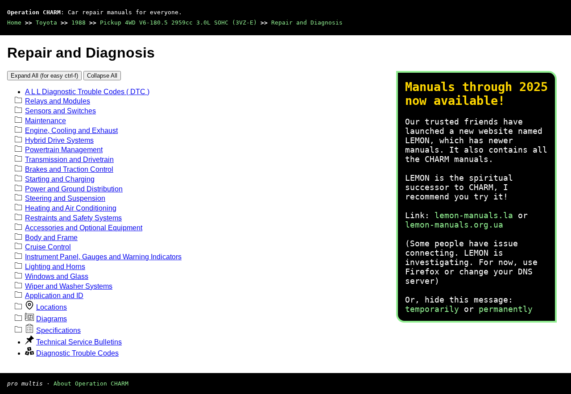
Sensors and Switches (60, 111)
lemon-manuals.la (473, 215)
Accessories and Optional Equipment (83, 228)
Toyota (46, 22)
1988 (78, 22)
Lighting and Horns (55, 266)
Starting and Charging (60, 179)
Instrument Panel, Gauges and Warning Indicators (103, 257)
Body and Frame (51, 237)
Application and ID (54, 295)
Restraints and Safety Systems (73, 218)
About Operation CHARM (91, 383)
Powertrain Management (64, 149)
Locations (51, 307)
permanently (506, 309)
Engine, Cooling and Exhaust (71, 130)
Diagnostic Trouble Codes (77, 353)
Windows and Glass (56, 276)
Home (14, 22)
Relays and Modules (57, 101)
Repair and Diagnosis (307, 22)
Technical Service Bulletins (79, 342)
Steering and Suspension (65, 198)
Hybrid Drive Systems (59, 140)
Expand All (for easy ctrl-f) (44, 75)
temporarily (432, 309)
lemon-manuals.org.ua (454, 224)
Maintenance (45, 120)
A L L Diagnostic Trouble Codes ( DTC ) (87, 91)
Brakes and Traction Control (69, 169)
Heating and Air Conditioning (70, 208)
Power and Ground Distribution (74, 189)
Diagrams (51, 319)
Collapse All (102, 75)
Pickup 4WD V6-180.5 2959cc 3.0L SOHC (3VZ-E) (178, 22)
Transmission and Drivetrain (69, 159)
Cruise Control (48, 247)
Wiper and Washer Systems (68, 286)
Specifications (58, 330)
